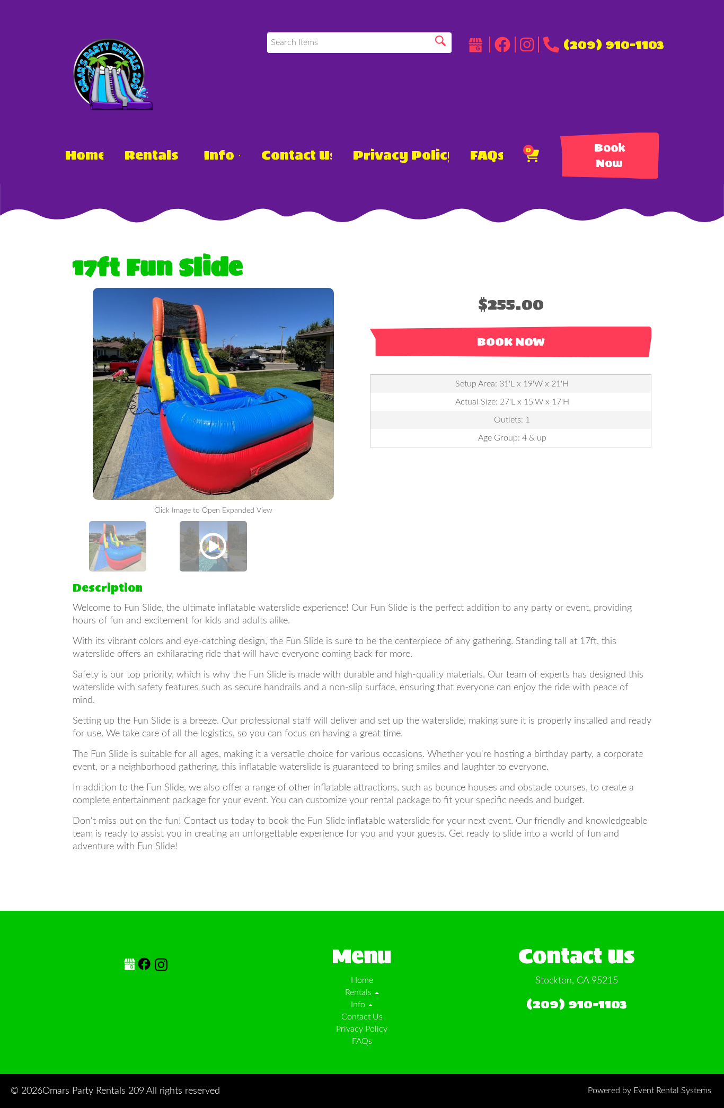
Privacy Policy (401, 155)
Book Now (609, 155)
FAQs (486, 155)
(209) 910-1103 (613, 45)
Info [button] (220, 155)
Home (84, 155)
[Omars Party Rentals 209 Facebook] (505, 44)
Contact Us (296, 155)
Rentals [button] (153, 155)
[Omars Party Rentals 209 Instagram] (529, 44)
